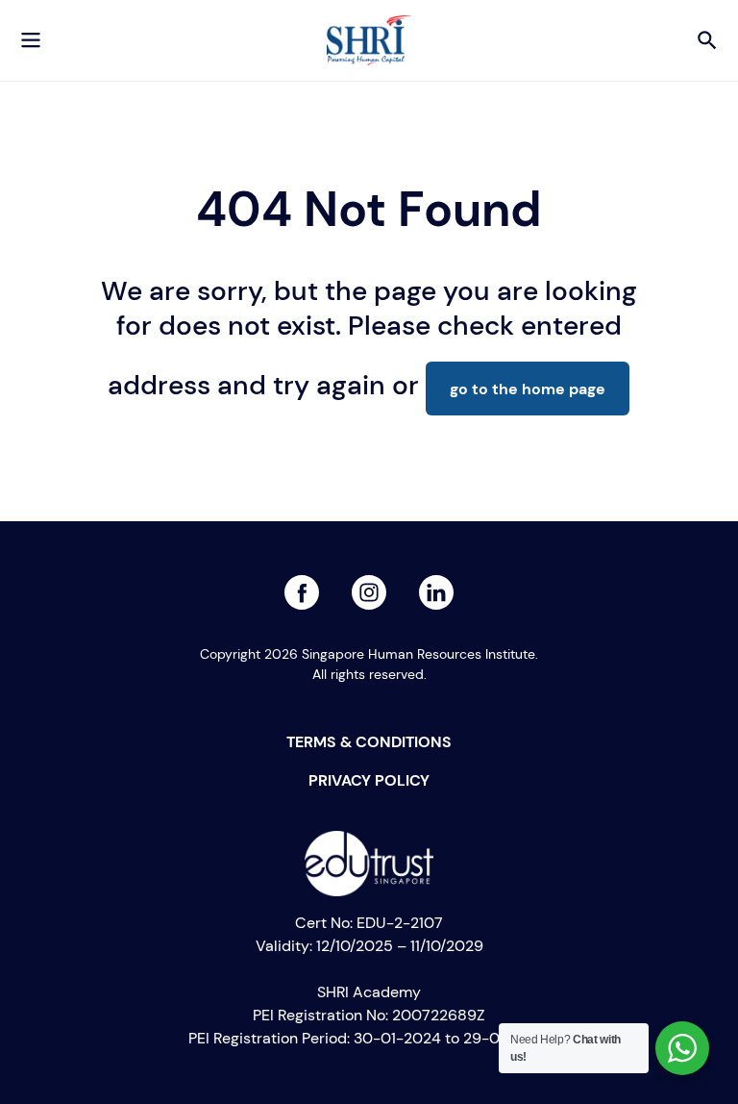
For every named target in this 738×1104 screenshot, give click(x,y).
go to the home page (527, 388)
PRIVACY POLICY (369, 780)
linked (369, 586)
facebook (301, 586)
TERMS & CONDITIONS (369, 741)
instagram (436, 586)
